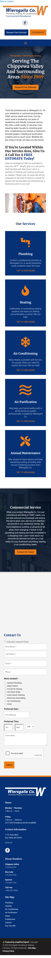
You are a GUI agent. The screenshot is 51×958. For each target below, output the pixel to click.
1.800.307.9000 (11, 890)
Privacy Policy (8, 951)
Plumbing (9, 903)
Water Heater (12, 686)
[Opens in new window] (25, 23)
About (7, 916)
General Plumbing (14, 683)
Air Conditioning (13, 701)
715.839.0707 (10, 867)
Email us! (8, 842)
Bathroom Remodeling (16, 698)
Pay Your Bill (10, 926)
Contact (8, 922)
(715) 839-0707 (38, 32)
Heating (8, 906)
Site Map (32, 948)
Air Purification (11, 912)
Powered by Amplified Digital (17, 942)
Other (9, 704)
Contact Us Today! (25, 552)
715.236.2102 (10, 875)
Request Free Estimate (16, 32)
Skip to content (7, 1)
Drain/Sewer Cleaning (16, 695)
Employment (10, 919)
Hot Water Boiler (13, 692)
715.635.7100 (10, 883)
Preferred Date (11, 709)
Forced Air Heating (14, 689)
